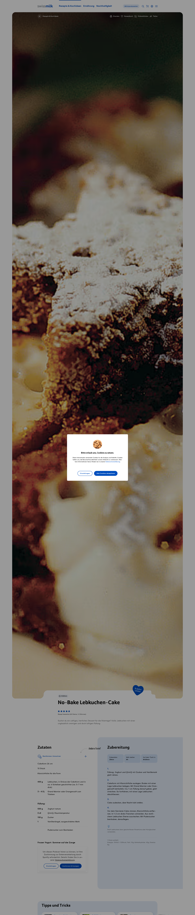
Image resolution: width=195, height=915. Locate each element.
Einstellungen (85, 473)
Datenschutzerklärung (113, 461)
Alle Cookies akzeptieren (106, 473)
